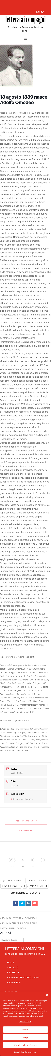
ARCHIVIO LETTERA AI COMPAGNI (18, 918)
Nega (25, 1037)
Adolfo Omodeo (16, 881)
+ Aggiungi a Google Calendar (26, 821)
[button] (46, 995)
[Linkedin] (28, 903)
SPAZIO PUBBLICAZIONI (13, 928)
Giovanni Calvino (11, 886)
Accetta (25, 1029)
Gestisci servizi (25, 1021)
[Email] (35, 903)
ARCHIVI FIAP (14, 982)
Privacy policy (30, 1052)
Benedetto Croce (38, 881)
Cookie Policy (19, 1052)
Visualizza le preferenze (25, 1045)
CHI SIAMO (12, 967)
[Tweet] (22, 903)
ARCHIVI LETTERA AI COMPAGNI (23, 977)
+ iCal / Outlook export (26, 830)
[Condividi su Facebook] (15, 903)
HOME (10, 962)
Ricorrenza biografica (23, 799)
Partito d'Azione (38, 886)
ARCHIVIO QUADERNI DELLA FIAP (18, 923)
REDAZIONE (13, 972)
